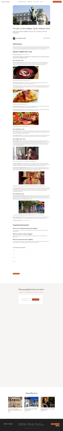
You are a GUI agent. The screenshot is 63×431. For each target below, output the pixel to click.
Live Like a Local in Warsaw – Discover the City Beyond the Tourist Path (15, 410)
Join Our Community (57, 1)
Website (14, 257)
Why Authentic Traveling (22, 424)
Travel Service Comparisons (40, 424)
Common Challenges (31, 424)
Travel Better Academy (22, 1)
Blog (34, 1)
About (37, 1)
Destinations (29, 1)
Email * (14, 253)
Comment (14, 261)
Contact (41, 1)
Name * (14, 250)
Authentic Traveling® (5, 1)
